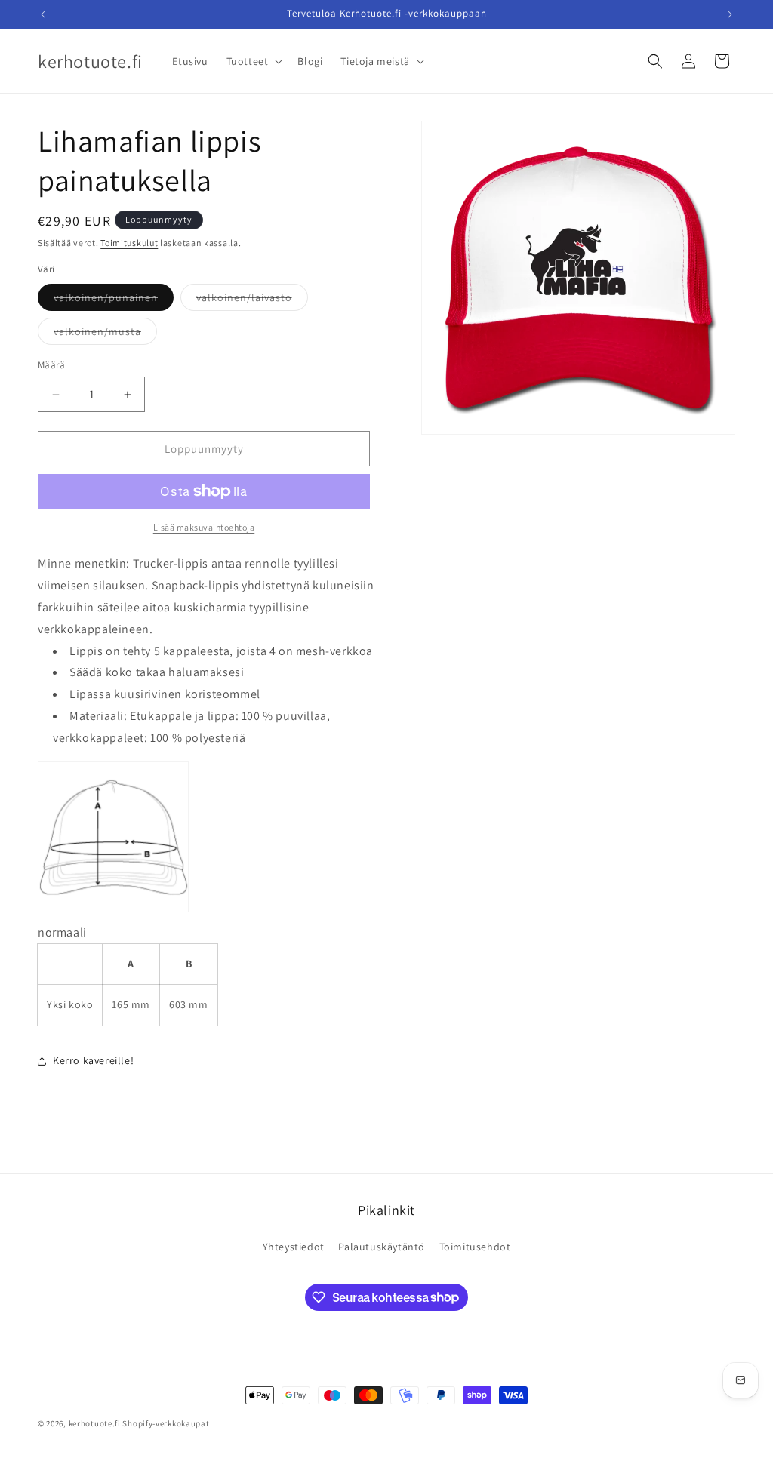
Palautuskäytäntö (381, 1246)
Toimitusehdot (475, 1246)
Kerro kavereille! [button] (93, 1060)
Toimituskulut (129, 242)
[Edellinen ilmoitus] (43, 14)
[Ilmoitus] (730, 14)
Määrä (51, 364)
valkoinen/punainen (114, 300)
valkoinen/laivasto (252, 300)
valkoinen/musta (105, 334)
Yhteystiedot (294, 1246)
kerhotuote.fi (95, 1423)
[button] (253, 61)
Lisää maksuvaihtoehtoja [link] (204, 527)
